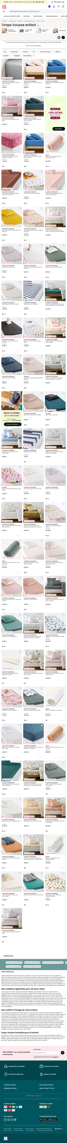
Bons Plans (26, 16)
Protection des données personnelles (44, 1128)
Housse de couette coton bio (32, 966)
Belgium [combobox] (59, 1128)
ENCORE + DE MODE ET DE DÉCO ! (47, 1088)
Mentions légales (7, 1128)
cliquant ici (55, 1057)
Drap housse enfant (40, 21)
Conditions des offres (18, 1128)
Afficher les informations (33, 1096)
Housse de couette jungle (13, 966)
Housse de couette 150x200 (14, 962)
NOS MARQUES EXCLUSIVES (10, 1088)
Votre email (37, 1049)
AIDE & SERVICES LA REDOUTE (46, 1085)
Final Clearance (38, 16)
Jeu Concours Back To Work (11, 16)
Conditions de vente (29, 1128)
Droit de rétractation (30, 1130)
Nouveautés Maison (52, 16)
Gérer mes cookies (8, 1130)
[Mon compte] (54, 6)
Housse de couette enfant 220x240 (53, 962)
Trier (4, 52)
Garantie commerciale (19, 1130)
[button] (63, 6)
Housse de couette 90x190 (32, 962)
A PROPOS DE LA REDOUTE (10, 1085)
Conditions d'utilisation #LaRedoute (44, 1130)
